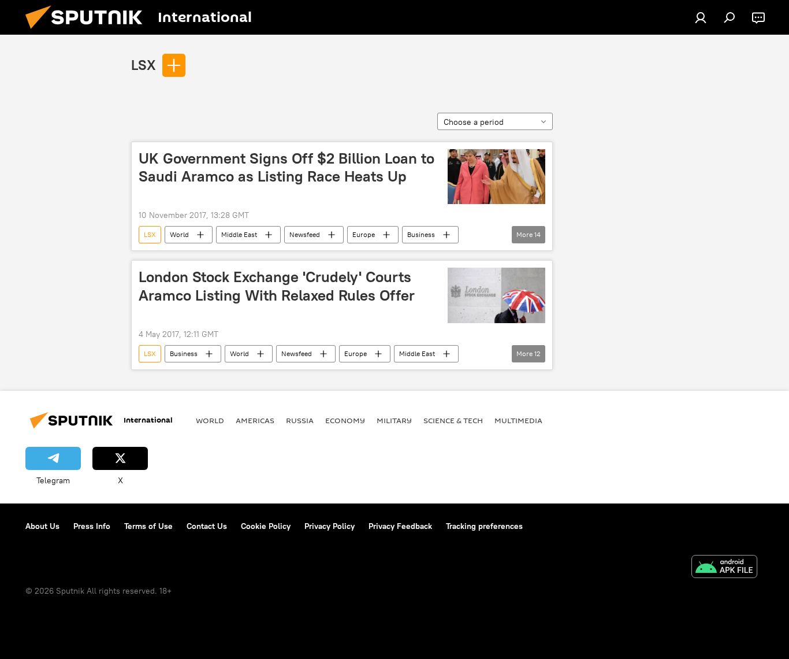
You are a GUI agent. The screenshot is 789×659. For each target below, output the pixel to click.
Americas (255, 420)
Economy (345, 420)
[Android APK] (724, 568)
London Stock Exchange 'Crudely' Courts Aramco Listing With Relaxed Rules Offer (277, 286)
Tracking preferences (484, 526)
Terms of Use (148, 526)
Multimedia (518, 420)
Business (421, 234)
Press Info (91, 526)
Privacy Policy (329, 526)
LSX (143, 64)
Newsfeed (304, 234)
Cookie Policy (266, 526)
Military (394, 420)
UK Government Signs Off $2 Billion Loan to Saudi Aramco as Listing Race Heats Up (286, 167)
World (179, 234)
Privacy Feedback (400, 526)
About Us (42, 526)
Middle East (239, 234)
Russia (300, 420)
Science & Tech (453, 420)
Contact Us (207, 526)
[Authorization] (700, 17)
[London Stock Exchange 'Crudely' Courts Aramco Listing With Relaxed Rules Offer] (496, 295)
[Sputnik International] (88, 32)
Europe (363, 234)
